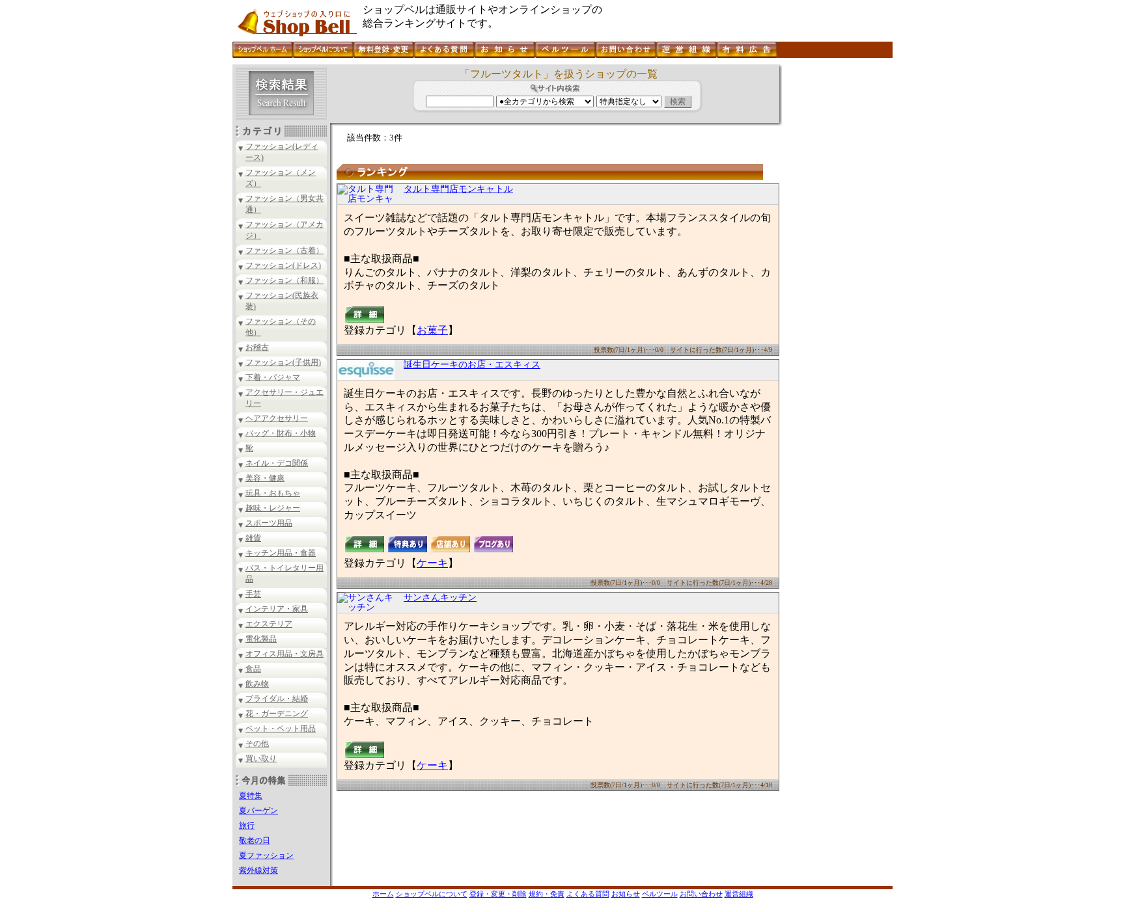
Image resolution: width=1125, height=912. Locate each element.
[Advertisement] (836, 259)
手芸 (253, 593)
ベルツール (660, 894)
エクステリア (268, 623)
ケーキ (432, 563)
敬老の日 (254, 840)
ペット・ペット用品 (280, 728)
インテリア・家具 (276, 608)
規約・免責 (546, 894)
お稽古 (257, 347)
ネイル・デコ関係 (276, 463)
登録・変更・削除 (498, 894)
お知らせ (625, 894)
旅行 (247, 825)
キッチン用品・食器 (280, 552)
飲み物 (257, 683)
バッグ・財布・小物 (280, 433)
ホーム (383, 894)
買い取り (261, 758)
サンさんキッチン (440, 597)
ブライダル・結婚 (276, 698)
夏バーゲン (258, 810)
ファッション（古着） (284, 250)
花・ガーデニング (276, 713)
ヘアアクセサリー (276, 418)
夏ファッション (266, 855)
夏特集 (250, 795)
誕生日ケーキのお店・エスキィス (472, 364)
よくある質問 (587, 894)
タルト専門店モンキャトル (458, 189)
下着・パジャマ (272, 377)
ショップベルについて (431, 894)
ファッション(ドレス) (283, 265)
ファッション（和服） (284, 280)
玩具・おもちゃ (272, 493)
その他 (257, 743)
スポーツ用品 (268, 523)
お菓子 (432, 330)
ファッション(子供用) (283, 362)
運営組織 (739, 894)
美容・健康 (265, 478)
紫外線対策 (258, 870)
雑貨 (253, 538)
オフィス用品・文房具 (284, 653)
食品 (253, 668)
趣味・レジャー (272, 508)
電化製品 (261, 638)
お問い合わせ (701, 894)
